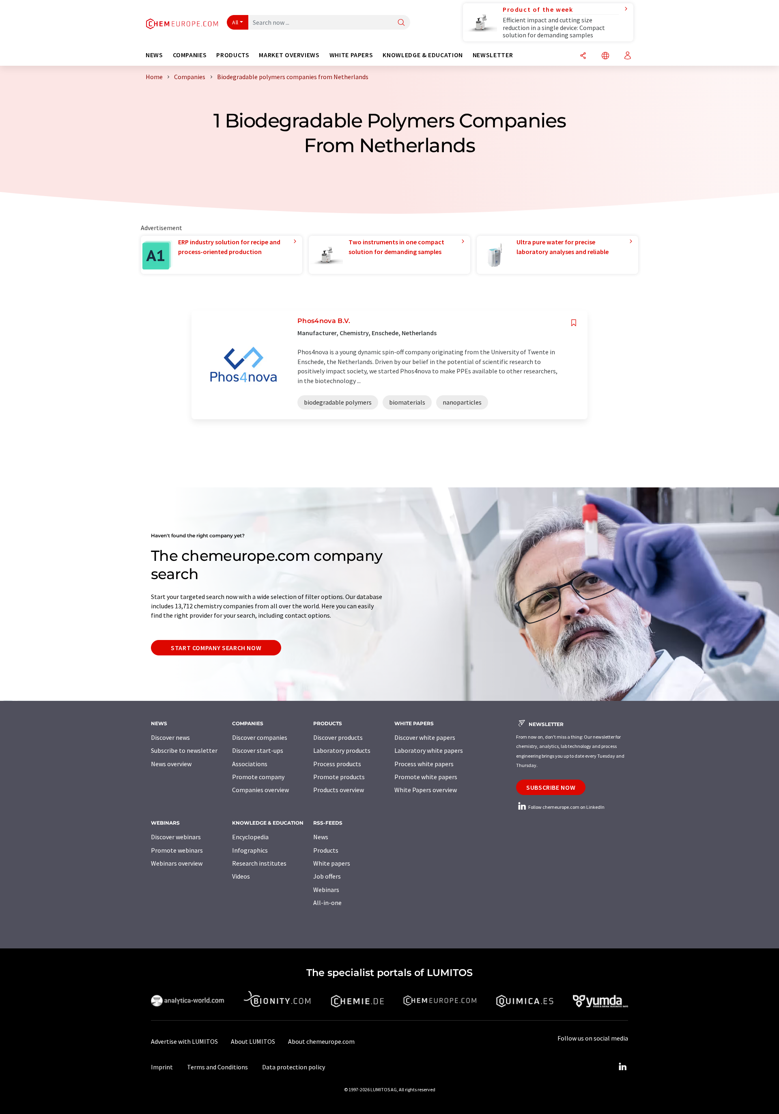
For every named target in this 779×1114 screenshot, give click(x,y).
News (320, 837)
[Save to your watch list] (573, 323)
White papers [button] (351, 55)
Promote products (339, 777)
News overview (171, 764)
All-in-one (327, 903)
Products (325, 850)
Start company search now (216, 648)
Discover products (338, 737)
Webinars (326, 890)
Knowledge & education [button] (423, 55)
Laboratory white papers (428, 750)
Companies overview (260, 790)
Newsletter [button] (493, 55)
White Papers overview (425, 790)
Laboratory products (341, 750)
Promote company (258, 777)
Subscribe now (550, 787)
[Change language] (605, 56)
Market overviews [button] (289, 55)
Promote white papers (425, 777)
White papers (331, 863)
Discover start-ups (257, 750)
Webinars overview (176, 863)
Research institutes (259, 863)
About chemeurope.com (321, 1041)
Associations (249, 764)
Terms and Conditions (217, 1067)
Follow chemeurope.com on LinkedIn (566, 807)
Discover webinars (176, 837)
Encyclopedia (250, 837)
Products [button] (232, 55)
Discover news (170, 737)
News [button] (154, 55)
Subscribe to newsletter (184, 750)
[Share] (583, 56)
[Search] (401, 23)
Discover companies (259, 737)
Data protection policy (293, 1067)
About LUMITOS (253, 1041)
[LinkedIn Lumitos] (622, 1067)
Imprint (162, 1067)
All (235, 22)
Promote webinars (177, 850)
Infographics (250, 850)
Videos (241, 876)
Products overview (338, 790)
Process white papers (424, 764)
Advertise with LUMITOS (184, 1041)
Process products (337, 764)
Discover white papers (424, 737)
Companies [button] (190, 55)
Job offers (327, 876)
